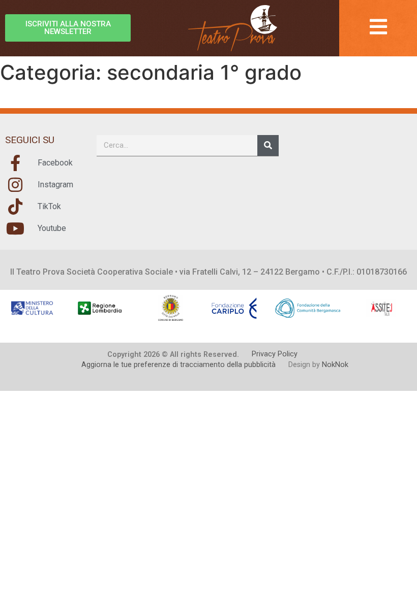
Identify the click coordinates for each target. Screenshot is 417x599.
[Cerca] (268, 145)
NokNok (335, 364)
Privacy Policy (274, 354)
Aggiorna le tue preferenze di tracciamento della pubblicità (178, 364)
